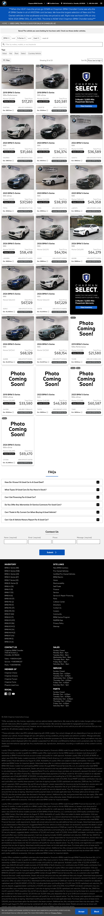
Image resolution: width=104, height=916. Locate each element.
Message (84, 537)
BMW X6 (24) (9, 629)
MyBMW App (58, 620)
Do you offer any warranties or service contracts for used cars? (33, 504)
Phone (55, 537)
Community (57, 614)
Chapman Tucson (11, 679)
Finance (56, 589)
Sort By (84, 60)
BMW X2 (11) (9, 617)
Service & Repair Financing (63, 595)
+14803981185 (15, 665)
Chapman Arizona (11, 676)
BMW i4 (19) (9, 586)
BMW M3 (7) (9, 605)
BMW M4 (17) (9, 608)
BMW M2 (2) (9, 602)
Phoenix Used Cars (12, 685)
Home (4, 23)
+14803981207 (16, 662)
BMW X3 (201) (10, 620)
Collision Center (59, 602)
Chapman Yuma (10, 682)
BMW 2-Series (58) (12, 568)
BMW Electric (58, 577)
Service (56, 592)
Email (34, 537)
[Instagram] (9, 693)
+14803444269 (15, 658)
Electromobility (58, 583)
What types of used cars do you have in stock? (26, 489)
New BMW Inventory (60, 568)
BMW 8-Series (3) (11, 583)
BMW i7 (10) (9, 592)
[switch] (101, 3)
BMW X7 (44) (9, 635)
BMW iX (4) (9, 595)
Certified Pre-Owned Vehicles (64, 574)
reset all (45, 38)
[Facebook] (6, 693)
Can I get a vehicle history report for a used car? (27, 519)
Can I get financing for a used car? (20, 497)
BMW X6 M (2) (10, 632)
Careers (56, 611)
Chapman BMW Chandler (35, 3)
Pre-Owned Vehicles (60, 571)
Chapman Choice (11, 673)
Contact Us (57, 608)
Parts (55, 598)
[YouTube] (13, 693)
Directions (57, 605)
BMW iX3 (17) (9, 598)
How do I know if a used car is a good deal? (24, 482)
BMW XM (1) (9, 639)
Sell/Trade (57, 586)
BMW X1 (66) (9, 614)
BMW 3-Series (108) (12, 571)
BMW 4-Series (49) (12, 574)
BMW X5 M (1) (10, 626)
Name (10, 537)
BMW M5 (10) (9, 611)
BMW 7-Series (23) (11, 580)
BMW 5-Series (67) (12, 577)
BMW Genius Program (61, 617)
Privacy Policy (58, 623)
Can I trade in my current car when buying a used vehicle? (30, 512)
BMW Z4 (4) (9, 642)
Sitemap (56, 626)
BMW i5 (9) (9, 589)
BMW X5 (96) (9, 623)
